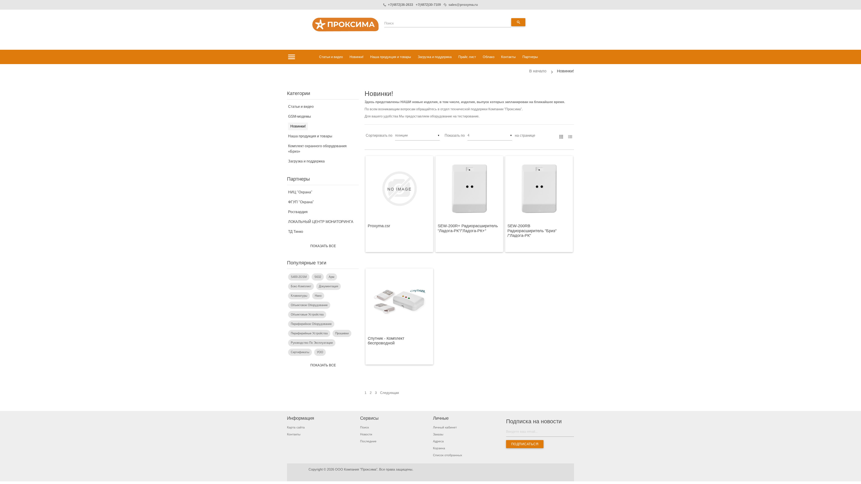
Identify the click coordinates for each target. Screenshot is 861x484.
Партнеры (530, 57)
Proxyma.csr (379, 226)
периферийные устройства (309, 333)
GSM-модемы (299, 116)
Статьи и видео (331, 57)
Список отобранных (447, 455)
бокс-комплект (301, 286)
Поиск (389, 23)
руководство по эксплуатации (312, 342)
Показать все (323, 246)
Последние (368, 441)
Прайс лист (467, 57)
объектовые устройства (307, 314)
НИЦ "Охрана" (300, 192)
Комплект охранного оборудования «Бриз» (317, 148)
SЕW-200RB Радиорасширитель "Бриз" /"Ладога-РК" (532, 231)
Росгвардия (298, 212)
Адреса (438, 441)
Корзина (439, 448)
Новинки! (356, 57)
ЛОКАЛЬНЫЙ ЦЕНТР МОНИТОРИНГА (320, 222)
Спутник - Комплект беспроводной (386, 341)
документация (328, 286)
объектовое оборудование (309, 305)
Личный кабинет (445, 427)
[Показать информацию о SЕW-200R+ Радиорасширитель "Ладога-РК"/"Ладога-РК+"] (469, 188)
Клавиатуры (299, 295)
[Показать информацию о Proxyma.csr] (399, 188)
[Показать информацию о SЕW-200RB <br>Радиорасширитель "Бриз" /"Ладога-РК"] (539, 188)
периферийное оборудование (311, 324)
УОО (320, 352)
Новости (366, 434)
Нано (318, 295)
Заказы (438, 434)
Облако (488, 57)
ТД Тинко (295, 231)
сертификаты (300, 352)
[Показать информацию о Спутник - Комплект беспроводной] (399, 301)
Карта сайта (296, 427)
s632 (317, 277)
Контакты (508, 57)
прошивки (342, 333)
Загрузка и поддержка (435, 57)
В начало (537, 71)
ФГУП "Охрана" (301, 202)
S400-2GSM (299, 277)
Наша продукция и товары (390, 57)
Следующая (389, 393)
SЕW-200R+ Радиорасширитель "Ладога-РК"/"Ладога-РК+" (468, 228)
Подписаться (524, 444)
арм (331, 277)
